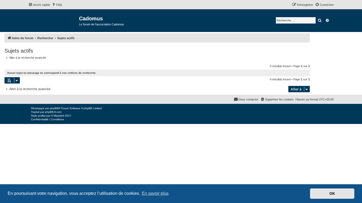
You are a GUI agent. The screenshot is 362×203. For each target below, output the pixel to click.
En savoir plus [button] (155, 193)
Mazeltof (59, 115)
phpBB (54, 108)
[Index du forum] (53, 20)
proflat (42, 115)
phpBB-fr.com (53, 111)
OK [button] (332, 193)
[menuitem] (56, 5)
